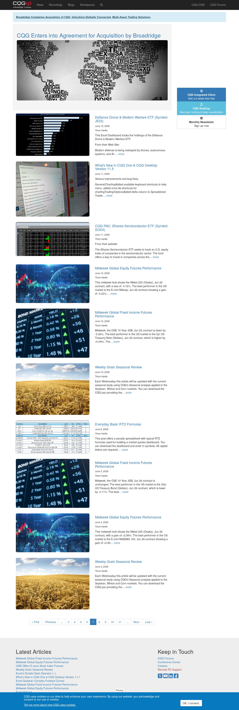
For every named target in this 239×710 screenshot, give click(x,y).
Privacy (119, 690)
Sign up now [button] (201, 124)
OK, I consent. (191, 703)
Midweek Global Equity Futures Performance (128, 267)
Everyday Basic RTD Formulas (118, 424)
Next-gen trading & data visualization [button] (201, 110)
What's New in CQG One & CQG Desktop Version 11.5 (126, 167)
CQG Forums (218, 5)
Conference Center (169, 662)
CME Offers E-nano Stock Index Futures (39, 666)
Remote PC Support (169, 669)
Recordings (55, 5)
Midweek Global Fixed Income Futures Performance (123, 314)
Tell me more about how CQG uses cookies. (50, 705)
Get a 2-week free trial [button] (201, 96)
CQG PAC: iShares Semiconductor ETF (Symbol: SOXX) (131, 227)
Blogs (71, 5)
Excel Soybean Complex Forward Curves (40, 681)
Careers (162, 666)
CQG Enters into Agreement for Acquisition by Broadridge (89, 35)
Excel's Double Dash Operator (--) (36, 673)
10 (113, 622)
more (121, 154)
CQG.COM (198, 5)
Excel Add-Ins (24, 692)
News (40, 5)
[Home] (23, 4)
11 (121, 622)
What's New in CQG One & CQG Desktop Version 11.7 (48, 677)
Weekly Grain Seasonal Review (118, 366)
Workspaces (87, 5)
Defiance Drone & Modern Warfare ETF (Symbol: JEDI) (131, 119)
